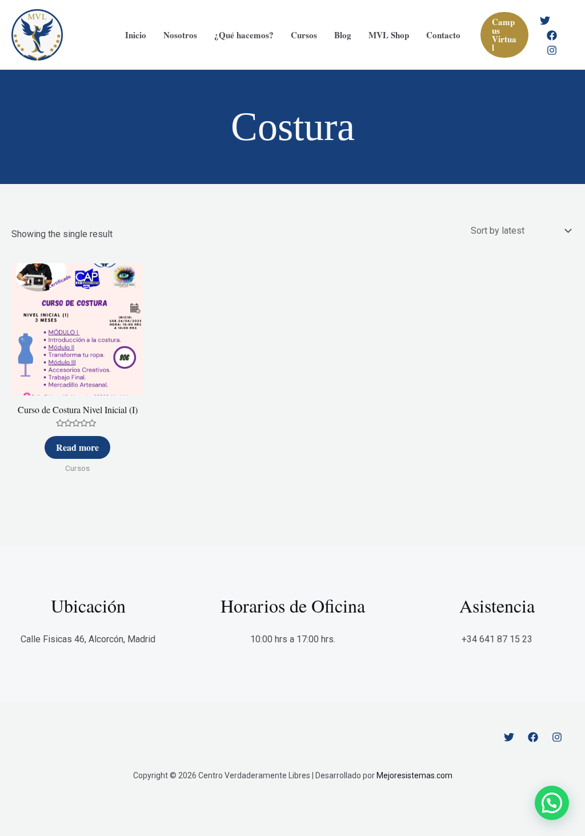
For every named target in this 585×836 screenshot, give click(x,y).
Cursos (304, 35)
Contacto (443, 35)
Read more (77, 447)
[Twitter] (545, 20)
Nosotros (180, 35)
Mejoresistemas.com (414, 775)
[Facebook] (552, 35)
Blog (342, 35)
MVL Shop (388, 35)
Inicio (135, 35)
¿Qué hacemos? (244, 35)
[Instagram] (552, 50)
